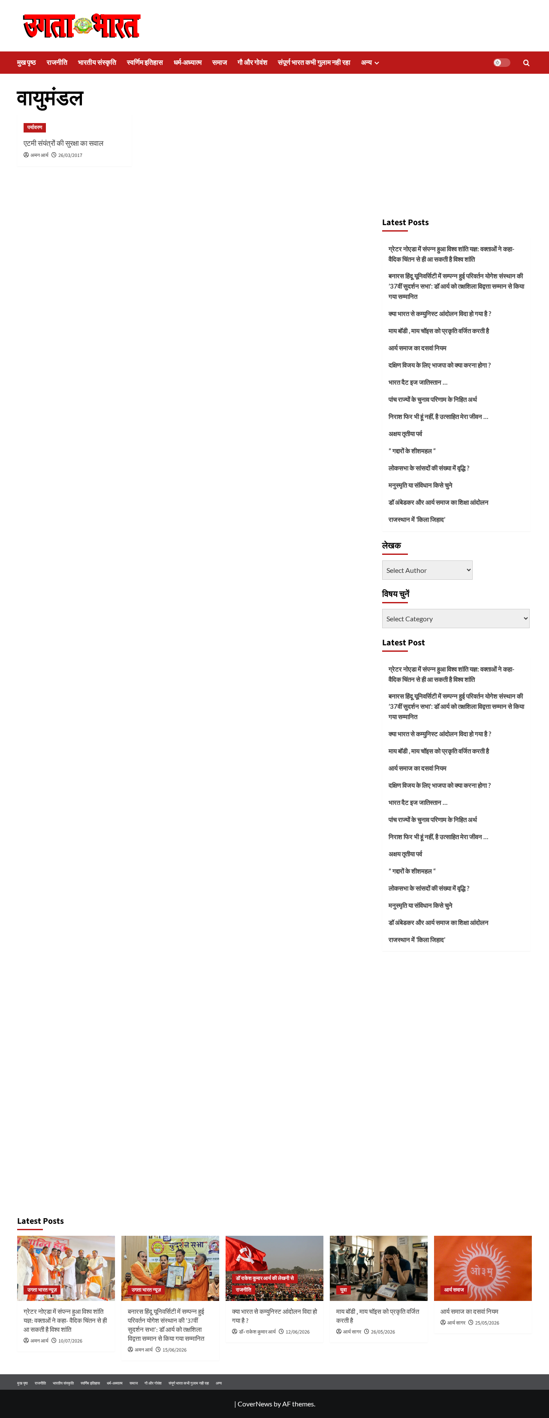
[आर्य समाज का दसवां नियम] (483, 1268)
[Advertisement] (456, 148)
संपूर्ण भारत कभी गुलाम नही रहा (314, 62)
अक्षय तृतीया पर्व (405, 433)
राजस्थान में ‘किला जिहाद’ (417, 519)
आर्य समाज (454, 1290)
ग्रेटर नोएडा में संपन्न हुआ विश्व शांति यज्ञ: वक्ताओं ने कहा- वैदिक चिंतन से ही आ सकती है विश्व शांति (451, 254)
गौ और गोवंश (252, 62)
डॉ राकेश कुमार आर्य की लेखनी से (265, 1278)
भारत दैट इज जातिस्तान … (418, 382)
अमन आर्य (39, 155)
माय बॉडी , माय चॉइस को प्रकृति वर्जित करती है (439, 330)
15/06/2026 (175, 1350)
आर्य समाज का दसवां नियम (417, 348)
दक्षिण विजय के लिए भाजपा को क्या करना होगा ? (440, 365)
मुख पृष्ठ (26, 62)
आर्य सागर (352, 1332)
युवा (343, 1290)
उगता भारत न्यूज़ (42, 1290)
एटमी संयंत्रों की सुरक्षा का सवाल (63, 143)
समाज (219, 62)
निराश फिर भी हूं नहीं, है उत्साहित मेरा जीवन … (438, 416)
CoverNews (255, 1404)
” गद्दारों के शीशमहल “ (412, 451)
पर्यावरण (34, 127)
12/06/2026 (298, 1332)
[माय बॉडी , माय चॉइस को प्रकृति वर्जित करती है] (379, 1268)
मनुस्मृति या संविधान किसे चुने (420, 485)
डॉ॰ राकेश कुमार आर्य (257, 1332)
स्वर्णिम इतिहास (145, 62)
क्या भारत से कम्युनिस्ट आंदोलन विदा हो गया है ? (440, 313)
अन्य (366, 62)
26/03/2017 (70, 155)
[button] (526, 62)
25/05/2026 (487, 1323)
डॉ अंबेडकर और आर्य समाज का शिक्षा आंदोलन (439, 502)
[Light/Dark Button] (501, 62)
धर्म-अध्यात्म (188, 62)
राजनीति (57, 62)
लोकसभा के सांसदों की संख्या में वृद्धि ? (429, 468)
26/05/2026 (383, 1332)
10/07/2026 (70, 1341)
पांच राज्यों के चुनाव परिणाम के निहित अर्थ (433, 399)
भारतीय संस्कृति (97, 62)
